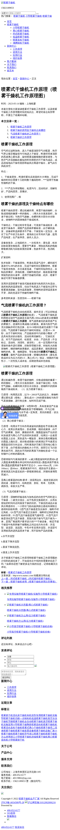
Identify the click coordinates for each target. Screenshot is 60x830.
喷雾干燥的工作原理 (20, 137)
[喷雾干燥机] (8, 2)
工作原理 (17, 49)
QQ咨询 (11, 813)
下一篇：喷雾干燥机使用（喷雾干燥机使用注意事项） (29, 581)
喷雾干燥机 (19, 16)
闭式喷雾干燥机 (21, 33)
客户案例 (11, 61)
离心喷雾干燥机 (21, 30)
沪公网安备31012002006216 (42, 802)
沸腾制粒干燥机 (21, 43)
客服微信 (11, 816)
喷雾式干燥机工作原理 (19, 572)
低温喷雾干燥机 (21, 37)
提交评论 (6, 677)
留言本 (10, 70)
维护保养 (17, 58)
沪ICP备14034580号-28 (12, 802)
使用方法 (17, 52)
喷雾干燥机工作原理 (20, 126)
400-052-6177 (13, 810)
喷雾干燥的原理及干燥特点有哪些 (27, 130)
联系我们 (11, 67)
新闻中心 (11, 46)
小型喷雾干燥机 (34, 16)
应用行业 (17, 55)
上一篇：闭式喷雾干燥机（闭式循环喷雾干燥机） (26, 578)
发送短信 (19, 827)
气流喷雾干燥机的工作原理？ (25, 133)
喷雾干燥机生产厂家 (29, 798)
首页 (9, 21)
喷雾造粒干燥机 (21, 40)
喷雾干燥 (47, 16)
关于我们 (11, 64)
